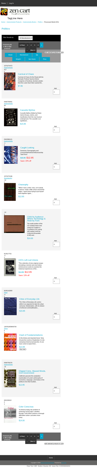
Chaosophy (23, 184)
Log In (11, 3)
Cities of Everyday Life (29, 299)
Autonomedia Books (29, 22)
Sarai (5, 292)
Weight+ (18, 59)
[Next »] (32, 50)
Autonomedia (8, 67)
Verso (6, 328)
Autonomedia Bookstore (47, 462)
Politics (40, 22)
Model (10, 55)
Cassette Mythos (27, 110)
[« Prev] (22, 45)
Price (44, 59)
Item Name (32, 59)
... (27, 50)
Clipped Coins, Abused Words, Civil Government (32, 372)
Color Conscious (26, 406)
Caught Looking (27, 147)
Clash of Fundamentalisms (31, 335)
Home (3, 3)
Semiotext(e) (8, 178)
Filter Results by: (8, 37)
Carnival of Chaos (26, 74)
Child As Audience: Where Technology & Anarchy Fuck (36, 219)
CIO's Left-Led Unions (28, 260)
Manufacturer (24, 55)
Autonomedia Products (14, 22)
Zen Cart (64, 462)
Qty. (37, 55)
